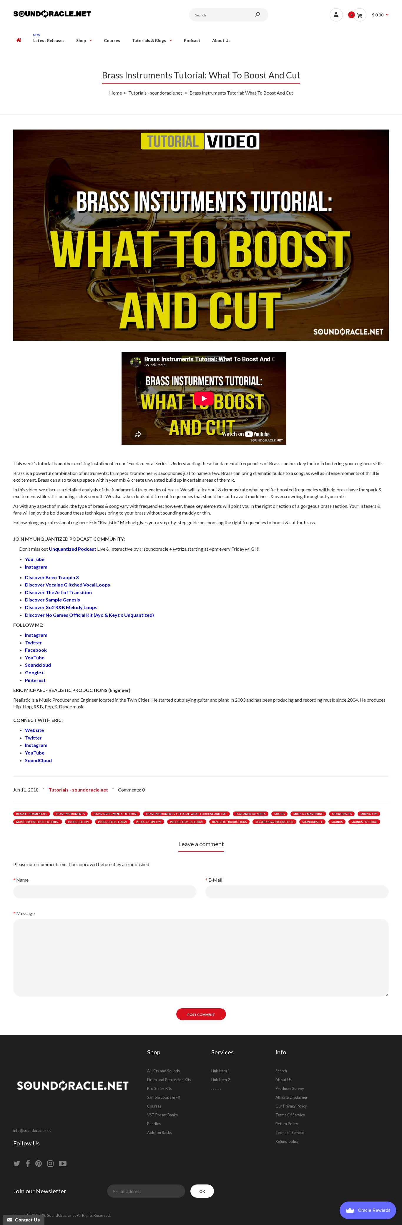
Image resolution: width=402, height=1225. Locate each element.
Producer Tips (78, 822)
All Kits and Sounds (163, 1070)
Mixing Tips (369, 814)
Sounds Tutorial (364, 822)
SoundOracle (312, 822)
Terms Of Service (290, 1115)
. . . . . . (216, 1088)
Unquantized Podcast (72, 549)
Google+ (34, 672)
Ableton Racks (159, 1132)
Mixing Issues (342, 814)
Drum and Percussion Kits (169, 1079)
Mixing (279, 814)
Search (281, 1070)
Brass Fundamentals (31, 814)
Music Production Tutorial (37, 822)
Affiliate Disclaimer (291, 1097)
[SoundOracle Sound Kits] (52, 17)
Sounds (337, 822)
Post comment (201, 1014)
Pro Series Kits (159, 1088)
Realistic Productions (229, 822)
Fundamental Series (250, 814)
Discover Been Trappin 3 (52, 577)
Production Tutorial (186, 822)
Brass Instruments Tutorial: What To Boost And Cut (186, 814)
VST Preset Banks (162, 1115)
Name (22, 880)
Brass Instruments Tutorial (115, 814)
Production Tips (148, 822)
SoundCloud (38, 760)
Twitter (34, 642)
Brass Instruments (70, 814)
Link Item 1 (220, 1070)
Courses (154, 1106)
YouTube (34, 559)
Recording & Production (274, 822)
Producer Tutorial (112, 822)
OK (202, 1191)
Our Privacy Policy (291, 1106)
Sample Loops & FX (163, 1097)
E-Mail (215, 880)
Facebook (36, 650)
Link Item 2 (220, 1079)
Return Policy (286, 1123)
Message (25, 913)
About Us (283, 1079)
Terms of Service (289, 1132)
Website (34, 730)
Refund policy (287, 1141)
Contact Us (26, 1219)
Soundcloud (38, 665)
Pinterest (35, 680)
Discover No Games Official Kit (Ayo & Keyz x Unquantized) (89, 615)
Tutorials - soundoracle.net (78, 789)
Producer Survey (289, 1088)
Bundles (154, 1123)
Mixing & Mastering (308, 814)
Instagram (36, 566)
